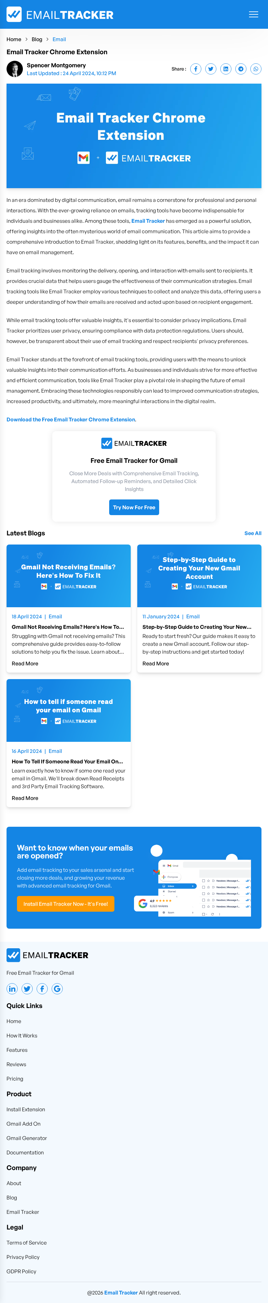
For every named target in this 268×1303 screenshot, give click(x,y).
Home (14, 39)
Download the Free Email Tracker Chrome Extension (71, 419)
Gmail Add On (24, 1123)
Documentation (25, 1152)
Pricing (15, 1078)
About (14, 1183)
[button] (253, 14)
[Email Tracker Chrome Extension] (195, 68)
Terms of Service (27, 1242)
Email (59, 39)
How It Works (22, 1035)
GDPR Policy (21, 1271)
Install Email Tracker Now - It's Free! (66, 904)
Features (17, 1050)
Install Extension (26, 1109)
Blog (37, 39)
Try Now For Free (134, 507)
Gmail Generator (27, 1138)
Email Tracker (148, 221)
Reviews (16, 1064)
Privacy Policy (23, 1257)
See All (252, 533)
